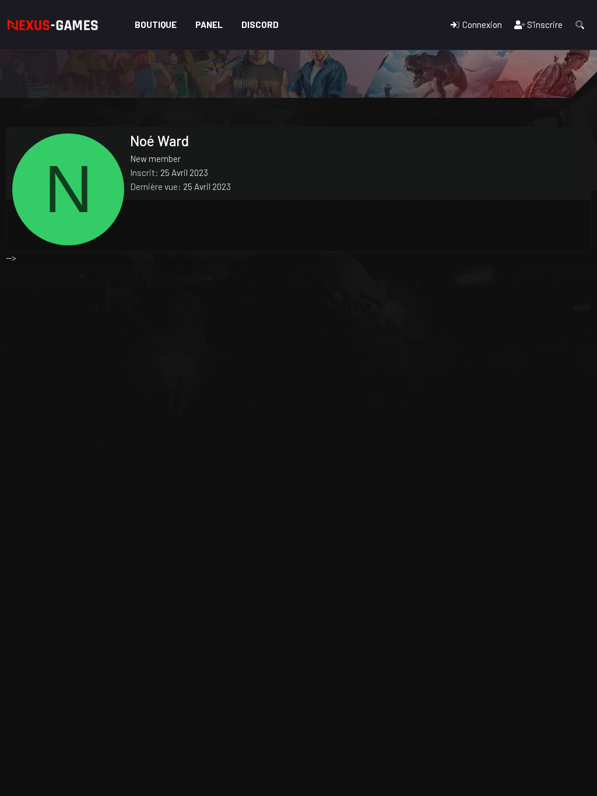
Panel (209, 24)
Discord (260, 24)
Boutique (156, 24)
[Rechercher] (579, 25)
